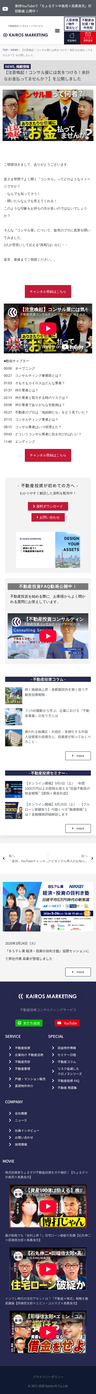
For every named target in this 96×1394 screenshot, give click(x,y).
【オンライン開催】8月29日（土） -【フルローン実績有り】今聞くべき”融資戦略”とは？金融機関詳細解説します (57, 809)
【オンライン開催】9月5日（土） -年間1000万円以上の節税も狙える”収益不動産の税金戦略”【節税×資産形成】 (57, 788)
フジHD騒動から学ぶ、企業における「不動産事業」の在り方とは (57, 713)
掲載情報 (22, 66)
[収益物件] (71, 35)
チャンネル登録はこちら (48, 291)
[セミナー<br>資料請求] (88, 34)
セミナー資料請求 (88, 39)
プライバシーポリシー (48, 1376)
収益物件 (72, 40)
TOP (5, 50)
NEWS (14, 50)
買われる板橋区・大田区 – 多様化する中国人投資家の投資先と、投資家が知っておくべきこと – (58, 736)
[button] (57, 30)
